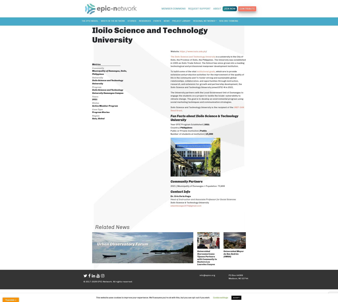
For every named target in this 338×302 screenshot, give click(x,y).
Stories (132, 21)
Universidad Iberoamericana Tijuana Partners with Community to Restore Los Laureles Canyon (207, 258)
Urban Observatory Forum (122, 244)
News (167, 21)
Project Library (181, 21)
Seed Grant (176, 110)
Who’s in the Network (113, 21)
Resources (145, 21)
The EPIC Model (90, 21)
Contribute (247, 8)
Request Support (199, 8)
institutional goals (206, 71)
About (217, 8)
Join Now (230, 8)
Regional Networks (204, 21)
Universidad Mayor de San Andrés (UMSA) (234, 254)
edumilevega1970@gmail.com (186, 205)
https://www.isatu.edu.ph (193, 51)
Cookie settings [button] (220, 297)
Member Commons (173, 8)
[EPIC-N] (111, 8)
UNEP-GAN (239, 107)
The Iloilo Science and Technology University (193, 56)
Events (157, 21)
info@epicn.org (207, 275)
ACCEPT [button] (236, 298)
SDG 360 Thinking (228, 21)
